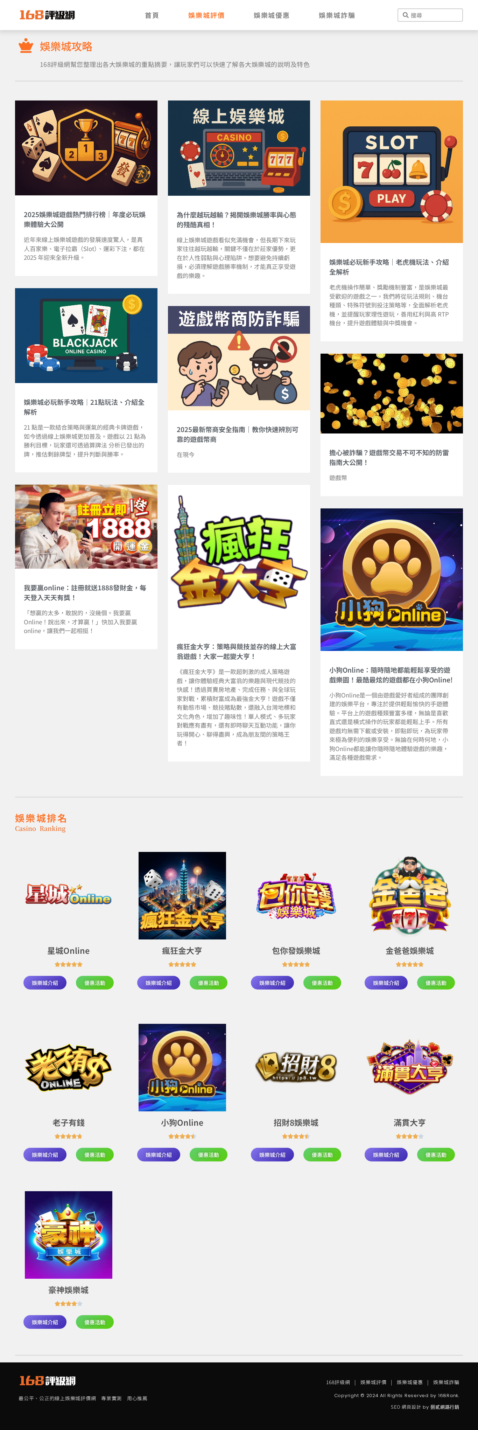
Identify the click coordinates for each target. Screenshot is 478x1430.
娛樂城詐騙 (337, 15)
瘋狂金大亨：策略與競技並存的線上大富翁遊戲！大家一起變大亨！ (236, 651)
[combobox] (430, 15)
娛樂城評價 (206, 15)
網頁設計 (411, 1406)
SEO (395, 1406)
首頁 (152, 15)
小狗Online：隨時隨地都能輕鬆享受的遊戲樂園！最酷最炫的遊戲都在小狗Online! (391, 674)
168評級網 (338, 1382)
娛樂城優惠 (272, 15)
